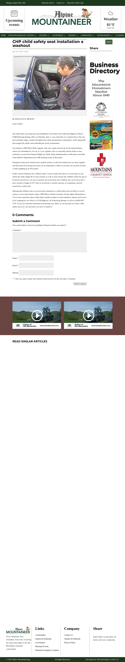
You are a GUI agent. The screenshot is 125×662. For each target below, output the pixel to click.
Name (15, 258)
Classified (119, 35)
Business (72, 35)
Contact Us (60, 3)
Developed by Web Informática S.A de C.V (102, 659)
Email (15, 265)
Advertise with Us (48, 3)
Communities (86, 35)
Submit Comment (80, 284)
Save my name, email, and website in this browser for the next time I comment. (45, 279)
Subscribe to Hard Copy (75, 3)
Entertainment (103, 35)
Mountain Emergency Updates (21, 35)
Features (43, 35)
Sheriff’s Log (27, 413)
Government (57, 35)
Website (15, 273)
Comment (16, 230)
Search (109, 42)
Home (3, 35)
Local (26, 52)
